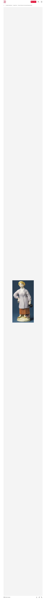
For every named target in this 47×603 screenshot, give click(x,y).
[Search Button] (38, 2)
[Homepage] (5, 2)
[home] (4, 5)
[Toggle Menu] (42, 2)
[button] (23, 301)
